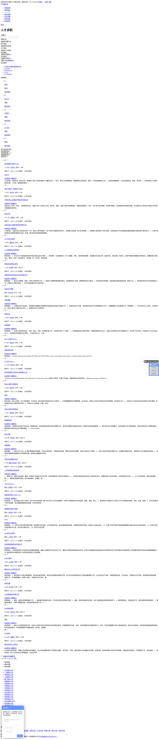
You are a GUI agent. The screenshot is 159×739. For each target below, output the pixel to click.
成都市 (12, 637)
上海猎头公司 (8, 677)
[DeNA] (5, 68)
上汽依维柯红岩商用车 (11, 250)
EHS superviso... (9, 484)
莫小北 (6, 99)
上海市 (10, 537)
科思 (5, 395)
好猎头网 (7, 8)
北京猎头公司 (8, 670)
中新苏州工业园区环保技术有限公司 (16, 200)
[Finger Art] (5, 70)
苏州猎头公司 (8, 690)
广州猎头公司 (8, 672)
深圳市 (12, 217)
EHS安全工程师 (9, 533)
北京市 (12, 167)
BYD (6, 519)
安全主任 (7, 214)
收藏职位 (14, 178)
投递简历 (7, 178)
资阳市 (10, 487)
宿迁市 (12, 388)
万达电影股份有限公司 (11, 594)
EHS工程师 (8, 558)
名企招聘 (7, 16)
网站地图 (25, 730)
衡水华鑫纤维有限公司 (13, 66)
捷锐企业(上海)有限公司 (12, 569)
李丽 (5, 84)
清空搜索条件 (9, 60)
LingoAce (9, 74)
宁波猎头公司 (8, 688)
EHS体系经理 (8, 608)
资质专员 (7, 314)
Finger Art (9, 70)
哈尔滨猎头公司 (9, 701)
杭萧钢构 (7, 445)
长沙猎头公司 (8, 692)
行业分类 (40, 730)
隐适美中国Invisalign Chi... (12, 495)
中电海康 (7, 300)
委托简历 (7, 92)
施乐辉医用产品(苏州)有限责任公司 (15, 372)
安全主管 (7, 434)
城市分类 (33, 730)
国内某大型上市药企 (11, 644)
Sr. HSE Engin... (9, 361)
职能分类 (47, 730)
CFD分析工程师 (9, 239)
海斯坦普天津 (8, 350)
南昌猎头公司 (8, 681)
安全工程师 (8, 384)
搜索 (2, 60)
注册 (49, 2)
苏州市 (12, 192)
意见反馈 (62, 730)
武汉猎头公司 (8, 703)
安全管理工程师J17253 (11, 164)
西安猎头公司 (8, 697)
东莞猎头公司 (8, 683)
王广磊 (6, 128)
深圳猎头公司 (8, 674)
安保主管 (7, 583)
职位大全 (55, 730)
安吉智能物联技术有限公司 (13, 544)
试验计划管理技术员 (11, 459)
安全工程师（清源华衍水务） (14, 189)
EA (7, 72)
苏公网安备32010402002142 (48, 736)
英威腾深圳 (8, 420)
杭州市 (10, 292)
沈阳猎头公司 (8, 686)
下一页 (14, 658)
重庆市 (12, 242)
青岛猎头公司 (8, 694)
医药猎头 (7, 10)
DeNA (8, 68)
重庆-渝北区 (13, 463)
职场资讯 (7, 21)
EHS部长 (7, 633)
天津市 (11, 267)
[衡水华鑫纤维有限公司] (5, 66)
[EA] (5, 72)
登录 (46, 2)
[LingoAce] (5, 74)
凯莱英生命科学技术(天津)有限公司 (15, 275)
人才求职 (7, 12)
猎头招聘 (7, 14)
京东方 (6, 175)
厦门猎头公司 (8, 679)
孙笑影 (6, 113)
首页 (2, 25)
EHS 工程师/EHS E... (11, 339)
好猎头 (40, 2)
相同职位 (15, 384)
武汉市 (11, 587)
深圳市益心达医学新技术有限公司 (15, 225)
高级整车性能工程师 (11, 509)
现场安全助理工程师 (11, 264)
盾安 (5, 619)
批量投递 (6, 656)
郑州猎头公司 (8, 699)
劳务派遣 (7, 19)
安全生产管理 (8, 289)
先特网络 (7, 325)
